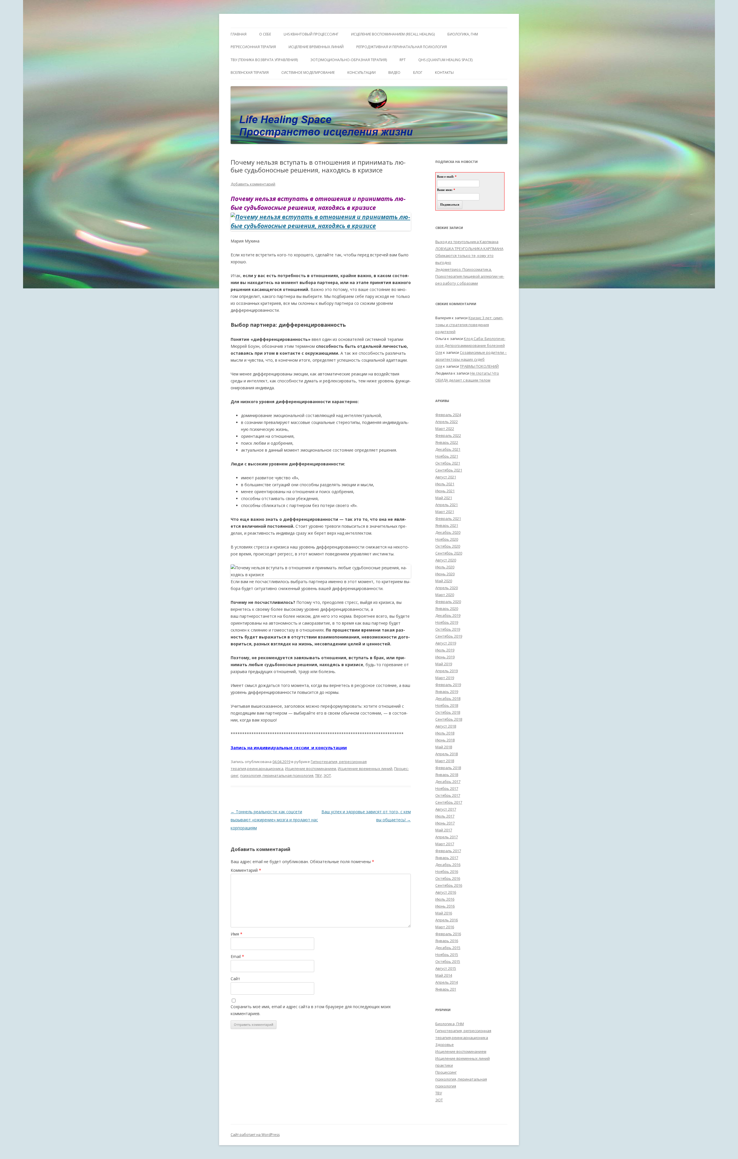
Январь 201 (445, 989)
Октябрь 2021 (447, 463)
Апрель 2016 (446, 920)
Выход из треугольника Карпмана (466, 241)
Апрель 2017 (446, 836)
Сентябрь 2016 (448, 885)
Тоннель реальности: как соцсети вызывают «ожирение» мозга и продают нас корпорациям (274, 820)
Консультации (361, 72)
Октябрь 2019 (447, 629)
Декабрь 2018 (447, 698)
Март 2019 (444, 677)
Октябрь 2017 (447, 795)
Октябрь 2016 (447, 878)
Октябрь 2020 (447, 546)
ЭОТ (327, 775)
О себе (265, 34)
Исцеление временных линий (365, 768)
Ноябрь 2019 (446, 622)
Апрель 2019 (446, 670)
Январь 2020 (446, 608)
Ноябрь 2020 (446, 539)
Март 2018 (444, 760)
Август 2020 (445, 560)
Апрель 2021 (446, 504)
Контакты (444, 72)
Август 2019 (445, 643)
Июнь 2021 (445, 490)
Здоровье (444, 1044)
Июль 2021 (444, 483)
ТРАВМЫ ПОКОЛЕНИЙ (479, 366)
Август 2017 (445, 809)
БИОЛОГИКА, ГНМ (462, 34)
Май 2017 (443, 830)
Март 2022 (444, 428)
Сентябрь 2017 (448, 802)
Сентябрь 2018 (448, 719)
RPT (403, 59)
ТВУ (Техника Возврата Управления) (264, 59)
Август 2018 (445, 726)
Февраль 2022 (448, 435)
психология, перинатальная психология (276, 775)
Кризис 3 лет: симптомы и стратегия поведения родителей (469, 324)
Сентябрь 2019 (448, 636)
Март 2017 (444, 843)
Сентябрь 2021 (448, 470)
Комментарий (246, 870)
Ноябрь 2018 (446, 705)
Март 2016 (444, 926)
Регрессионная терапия (253, 46)
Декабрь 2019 (447, 615)
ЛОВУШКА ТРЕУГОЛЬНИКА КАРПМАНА (469, 248)
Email (237, 956)
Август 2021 (445, 477)
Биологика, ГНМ (449, 1023)
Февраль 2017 (448, 850)
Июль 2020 (444, 567)
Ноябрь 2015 (446, 954)
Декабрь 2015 (447, 947)
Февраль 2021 (448, 518)
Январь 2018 (446, 774)
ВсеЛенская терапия (250, 72)
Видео (394, 72)
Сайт (235, 978)
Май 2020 (443, 580)
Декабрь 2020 (447, 532)
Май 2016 (443, 913)
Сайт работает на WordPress (255, 1134)
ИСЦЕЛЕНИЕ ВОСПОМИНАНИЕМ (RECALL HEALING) (393, 34)
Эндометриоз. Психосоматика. (463, 269)
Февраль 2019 (448, 684)
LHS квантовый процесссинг (311, 34)
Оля (438, 352)
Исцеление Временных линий (316, 46)
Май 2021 (443, 497)
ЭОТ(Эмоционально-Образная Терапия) (348, 59)
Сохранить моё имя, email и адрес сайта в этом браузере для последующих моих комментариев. (311, 1010)
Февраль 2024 (448, 414)
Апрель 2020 (446, 587)
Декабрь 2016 (447, 864)
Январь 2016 (446, 940)
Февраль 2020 (448, 601)
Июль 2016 (444, 899)
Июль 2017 (444, 816)
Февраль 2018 (448, 767)
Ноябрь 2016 (446, 871)
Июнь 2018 (445, 740)
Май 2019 (443, 663)
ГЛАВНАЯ (238, 34)
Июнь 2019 (445, 657)
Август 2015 (445, 968)
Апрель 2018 (446, 753)
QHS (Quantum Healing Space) (445, 59)
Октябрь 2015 (447, 961)
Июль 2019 (444, 650)
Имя (236, 934)
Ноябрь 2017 (446, 788)
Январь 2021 (446, 525)
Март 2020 (444, 594)
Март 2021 (444, 511)
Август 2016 (445, 892)
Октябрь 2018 (447, 712)
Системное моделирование (308, 72)
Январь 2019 (446, 691)
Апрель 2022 (446, 421)
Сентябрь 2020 (448, 553)
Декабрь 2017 (447, 781)
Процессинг (446, 1072)
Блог (417, 72)
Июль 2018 (444, 733)
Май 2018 (443, 747)
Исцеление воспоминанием (310, 768)
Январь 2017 (446, 857)
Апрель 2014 (446, 982)
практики (444, 1065)
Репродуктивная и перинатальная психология (401, 46)
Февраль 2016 (448, 933)
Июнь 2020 (445, 573)
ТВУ (318, 775)
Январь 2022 (446, 442)
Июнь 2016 (445, 906)
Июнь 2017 (445, 823)
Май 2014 (443, 975)
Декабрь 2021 (447, 449)
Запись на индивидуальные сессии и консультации (289, 747)
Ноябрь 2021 (446, 456)
